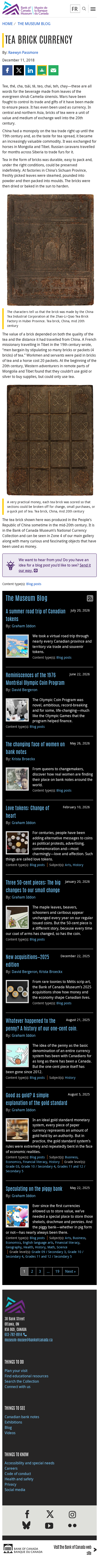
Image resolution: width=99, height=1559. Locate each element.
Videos (10, 1432)
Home (7, 23)
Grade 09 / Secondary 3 (49, 1252)
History (78, 865)
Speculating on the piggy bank (34, 1189)
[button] (7, 70)
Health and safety (19, 1479)
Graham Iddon (23, 625)
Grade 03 (12, 1166)
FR (75, 9)
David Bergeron (24, 689)
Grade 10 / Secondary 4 (38, 1166)
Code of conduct (18, 1473)
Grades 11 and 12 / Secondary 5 (48, 1256)
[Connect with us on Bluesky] (26, 1526)
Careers (11, 1468)
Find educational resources (26, 1376)
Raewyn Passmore (23, 52)
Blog (8, 1427)
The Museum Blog (34, 23)
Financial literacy (35, 1162)
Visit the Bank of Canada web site (75, 1550)
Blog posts (33, 584)
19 (57, 1271)
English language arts (38, 1242)
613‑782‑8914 (13, 1335)
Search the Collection (22, 1381)
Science (62, 1247)
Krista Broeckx (23, 758)
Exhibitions (13, 1422)
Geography (14, 1247)
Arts (68, 865)
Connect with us (17, 1386)
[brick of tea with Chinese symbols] (49, 249)
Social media (15, 1489)
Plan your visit (16, 1370)
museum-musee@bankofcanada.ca (28, 1340)
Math (51, 1247)
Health (28, 1247)
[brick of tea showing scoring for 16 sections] (49, 439)
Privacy (10, 1484)
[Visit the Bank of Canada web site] (24, 1548)
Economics (13, 1162)
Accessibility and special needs (29, 1463)
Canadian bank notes (22, 1416)
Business (71, 1157)
